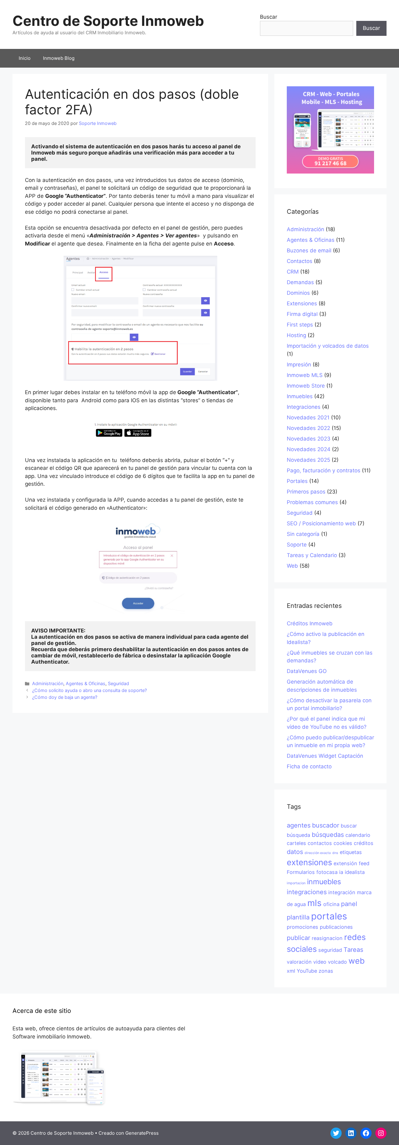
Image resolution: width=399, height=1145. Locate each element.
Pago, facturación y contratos (323, 470)
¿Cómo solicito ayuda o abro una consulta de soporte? (89, 690)
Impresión (299, 364)
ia (341, 872)
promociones (302, 927)
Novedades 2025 (308, 460)
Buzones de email (309, 250)
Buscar (268, 17)
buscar (349, 826)
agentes (298, 825)
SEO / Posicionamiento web (321, 523)
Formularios (301, 872)
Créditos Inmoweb (310, 623)
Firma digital (302, 314)
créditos (363, 843)
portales (329, 916)
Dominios (298, 293)
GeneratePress (142, 1133)
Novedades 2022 (308, 428)
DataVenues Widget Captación (325, 756)
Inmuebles (300, 396)
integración (341, 892)
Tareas (353, 949)
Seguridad (118, 683)
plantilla (298, 917)
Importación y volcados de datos (328, 346)
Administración (47, 683)
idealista (355, 872)
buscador (325, 825)
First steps (300, 325)
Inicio (25, 58)
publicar (298, 938)
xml (291, 971)
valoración (299, 962)
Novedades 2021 (308, 417)
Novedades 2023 (308, 439)
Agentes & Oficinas (85, 683)
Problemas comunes (312, 502)
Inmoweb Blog (59, 58)
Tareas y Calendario (312, 555)
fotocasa (327, 872)
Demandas (300, 282)
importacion (296, 883)
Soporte (297, 544)
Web (292, 566)
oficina (331, 904)
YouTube (307, 971)
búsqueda (298, 835)
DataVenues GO (307, 671)
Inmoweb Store (306, 386)
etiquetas (351, 852)
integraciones (307, 892)
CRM (293, 272)
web (357, 961)
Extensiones (302, 303)
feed (364, 863)
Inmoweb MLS (305, 375)
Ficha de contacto (309, 766)
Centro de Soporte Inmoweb (108, 20)
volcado (337, 962)
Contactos (299, 261)
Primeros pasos (306, 492)
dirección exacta (318, 853)
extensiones (309, 862)
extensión (345, 863)
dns (335, 853)
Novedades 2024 (308, 449)
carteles (296, 843)
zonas (326, 971)
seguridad (330, 950)
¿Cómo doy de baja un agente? (64, 697)
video (319, 962)
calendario (357, 835)
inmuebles (324, 881)
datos (295, 852)
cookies (343, 843)
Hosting (296, 335)
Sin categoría (303, 534)
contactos (320, 843)
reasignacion (327, 938)
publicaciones (336, 927)
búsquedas (328, 834)
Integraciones (303, 407)
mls (314, 903)
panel (349, 904)
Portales (297, 481)
